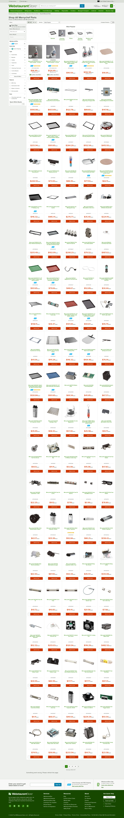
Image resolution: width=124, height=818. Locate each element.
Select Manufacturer (14, 29)
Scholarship (88, 804)
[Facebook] (18, 806)
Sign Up (58, 784)
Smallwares (37, 10)
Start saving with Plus (78, 786)
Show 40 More (17, 76)
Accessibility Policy (85, 815)
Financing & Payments (90, 802)
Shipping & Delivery (110, 806)
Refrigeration (28, 10)
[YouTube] (14, 806)
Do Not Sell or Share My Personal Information (103, 815)
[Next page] (78, 766)
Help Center (13, 1)
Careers (87, 800)
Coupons (66, 802)
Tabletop (57, 10)
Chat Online (108, 803)
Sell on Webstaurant (90, 806)
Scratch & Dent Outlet (69, 798)
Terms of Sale (58, 815)
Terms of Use (75, 815)
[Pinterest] (27, 806)
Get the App (23, 1)
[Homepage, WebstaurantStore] (23, 6)
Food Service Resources (70, 804)
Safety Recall (67, 808)
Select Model (12, 34)
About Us (87, 796)
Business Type (110, 10)
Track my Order (109, 800)
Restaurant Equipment (16, 10)
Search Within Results (16, 102)
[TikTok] (23, 806)
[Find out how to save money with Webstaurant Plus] (31, 66)
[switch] (112, 22)
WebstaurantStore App (49, 800)
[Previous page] (63, 766)
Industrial (100, 10)
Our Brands (88, 798)
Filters (10, 22)
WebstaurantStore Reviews (71, 806)
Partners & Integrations (50, 806)
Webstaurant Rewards (49, 798)
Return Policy (88, 808)
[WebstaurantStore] (22, 794)
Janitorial (93, 10)
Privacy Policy (67, 815)
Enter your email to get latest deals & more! (17, 784)
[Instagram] (10, 806)
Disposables (65, 10)
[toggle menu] (24, 31)
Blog (65, 796)
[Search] (23, 104)
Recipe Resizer (47, 804)
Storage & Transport (83, 10)
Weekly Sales (67, 800)
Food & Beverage (47, 10)
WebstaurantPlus (48, 796)
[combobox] (60, 6)
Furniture (73, 10)
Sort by (40, 22)
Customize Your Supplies (50, 802)
